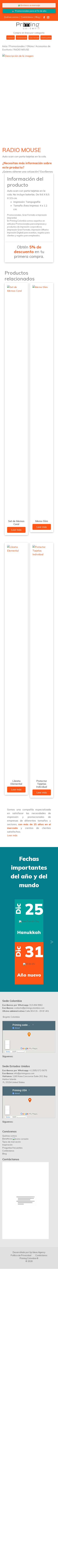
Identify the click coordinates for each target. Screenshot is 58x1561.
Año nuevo (29, 975)
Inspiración (7, 1144)
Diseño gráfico (46, 37)
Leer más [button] (12, 835)
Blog (37, 17)
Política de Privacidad (21, 1255)
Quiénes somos (11, 17)
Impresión (10, 37)
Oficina (30, 46)
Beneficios (7, 1138)
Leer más (16, 529)
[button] (6, 941)
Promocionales (21, 37)
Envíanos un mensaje (30, 5)
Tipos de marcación (11, 1142)
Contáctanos (27, 17)
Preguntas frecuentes (12, 1148)
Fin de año (30, 11)
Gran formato (34, 37)
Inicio (4, 46)
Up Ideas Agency (37, 1252)
